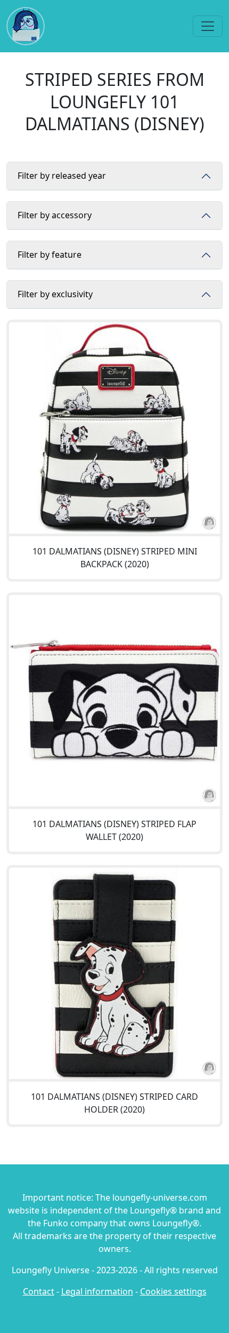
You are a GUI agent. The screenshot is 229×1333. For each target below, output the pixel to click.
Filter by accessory (55, 215)
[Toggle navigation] (208, 26)
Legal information (97, 1291)
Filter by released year (62, 175)
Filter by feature (49, 254)
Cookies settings (173, 1291)
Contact (38, 1291)
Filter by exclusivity (55, 294)
